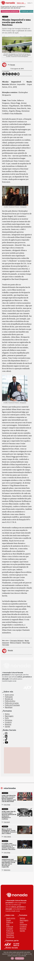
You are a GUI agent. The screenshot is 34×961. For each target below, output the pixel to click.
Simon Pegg (26, 643)
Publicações (9, 697)
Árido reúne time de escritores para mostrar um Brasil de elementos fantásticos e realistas (9, 815)
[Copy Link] (9, 74)
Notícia (7, 714)
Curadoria (8, 722)
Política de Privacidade (12, 705)
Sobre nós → (21, 3)
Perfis (7, 718)
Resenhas (8, 724)
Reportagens (9, 716)
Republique (8, 707)
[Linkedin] (6, 74)
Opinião (7, 726)
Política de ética (10, 701)
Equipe (8, 920)
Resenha (5, 16)
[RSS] (12, 74)
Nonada (12, 65)
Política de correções (12, 703)
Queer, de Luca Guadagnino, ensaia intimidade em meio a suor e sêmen (9, 831)
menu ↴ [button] (29, 3)
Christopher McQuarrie (17, 640)
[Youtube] (18, 74)
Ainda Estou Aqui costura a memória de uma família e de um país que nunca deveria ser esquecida (9, 863)
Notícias (22, 918)
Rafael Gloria (7, 870)
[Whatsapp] (3, 74)
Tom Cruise (5, 645)
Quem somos (9, 695)
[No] (32, 955)
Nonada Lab (9, 699)
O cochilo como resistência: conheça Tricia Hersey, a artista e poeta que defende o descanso (9, 846)
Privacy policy (19, 958)
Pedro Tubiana (7, 836)
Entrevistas (8, 720)
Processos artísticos (10, 11)
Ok (12, 958)
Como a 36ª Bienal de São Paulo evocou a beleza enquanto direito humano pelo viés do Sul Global (9, 798)
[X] (15, 74)
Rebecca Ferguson (15, 643)
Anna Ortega (7, 804)
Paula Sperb (7, 822)
